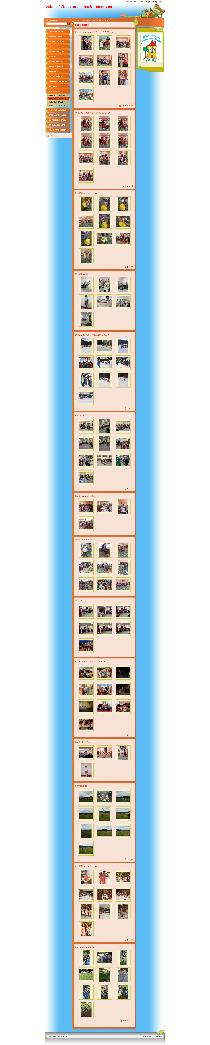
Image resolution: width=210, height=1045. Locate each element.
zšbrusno (78, 20)
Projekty (53, 86)
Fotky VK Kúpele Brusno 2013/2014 (57, 95)
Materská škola (56, 37)
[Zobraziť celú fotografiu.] (86, 43)
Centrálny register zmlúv (58, 82)
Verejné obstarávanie (55, 72)
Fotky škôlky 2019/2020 (57, 99)
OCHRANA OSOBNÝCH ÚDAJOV (57, 126)
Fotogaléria (87, 20)
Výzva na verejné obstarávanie (57, 67)
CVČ (50, 47)
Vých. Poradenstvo (57, 110)
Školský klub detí (57, 42)
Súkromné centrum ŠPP (57, 121)
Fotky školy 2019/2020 (57, 102)
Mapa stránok (151, 2)
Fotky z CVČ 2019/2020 (57, 105)
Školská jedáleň (56, 52)
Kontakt (52, 57)
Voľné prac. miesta (57, 130)
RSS (160, 2)
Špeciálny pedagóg (57, 115)
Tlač (141, 2)
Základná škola (56, 32)
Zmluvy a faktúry (57, 77)
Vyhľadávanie (51, 20)
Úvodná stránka (132, 2)
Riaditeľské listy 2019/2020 (56, 62)
